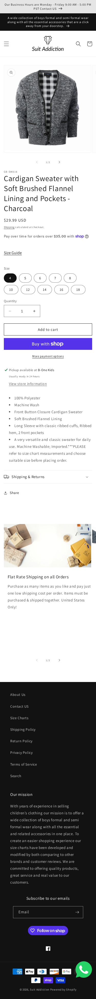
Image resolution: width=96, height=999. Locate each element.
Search (16, 776)
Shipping (9, 227)
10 (11, 289)
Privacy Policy (21, 752)
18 (78, 289)
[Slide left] (36, 162)
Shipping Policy (23, 729)
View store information (28, 383)
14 (45, 289)
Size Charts (19, 718)
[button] (6, 44)
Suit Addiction (40, 989)
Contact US (19, 706)
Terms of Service (23, 764)
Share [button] (14, 492)
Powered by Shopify (63, 989)
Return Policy (21, 741)
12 (28, 289)
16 (61, 289)
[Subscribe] (77, 912)
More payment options (48, 356)
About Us (18, 694)
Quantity (10, 301)
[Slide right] (59, 162)
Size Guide (13, 252)
